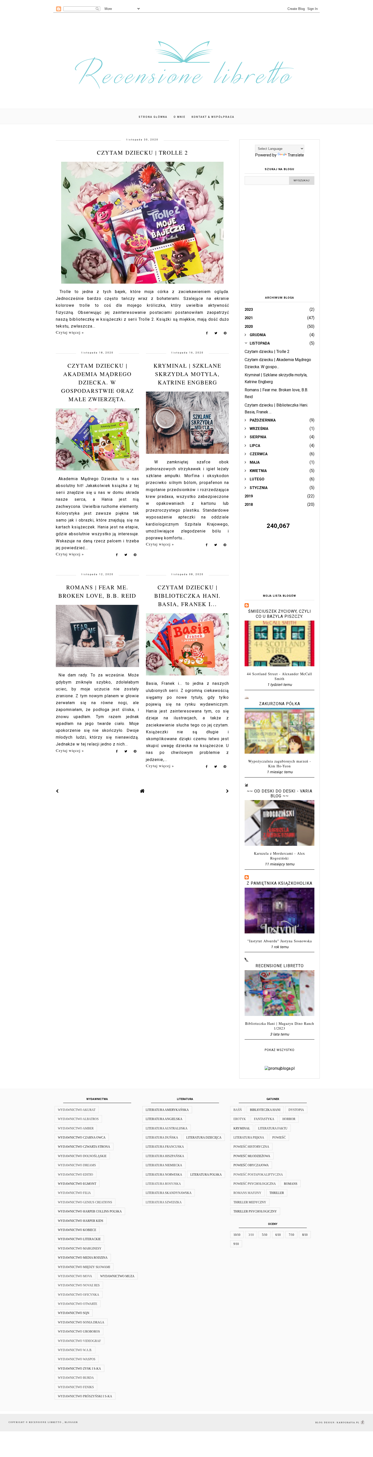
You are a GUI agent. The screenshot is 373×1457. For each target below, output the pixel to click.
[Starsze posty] (227, 791)
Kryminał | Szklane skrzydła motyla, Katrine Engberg (187, 374)
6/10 (278, 1235)
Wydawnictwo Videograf (79, 1341)
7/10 (291, 1235)
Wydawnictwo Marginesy (79, 1248)
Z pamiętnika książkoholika (279, 883)
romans (290, 1184)
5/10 (264, 1235)
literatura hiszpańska (165, 1156)
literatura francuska (165, 1146)
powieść (279, 1137)
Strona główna (153, 117)
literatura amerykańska (167, 1110)
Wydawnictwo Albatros (78, 1119)
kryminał (241, 1128)
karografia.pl (349, 1422)
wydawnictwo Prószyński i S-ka (85, 1396)
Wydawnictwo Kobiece (77, 1230)
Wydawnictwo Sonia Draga (81, 1322)
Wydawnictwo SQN (73, 1313)
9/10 (236, 1244)
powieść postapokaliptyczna (258, 1174)
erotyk (239, 1119)
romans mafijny (247, 1193)
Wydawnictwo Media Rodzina (83, 1257)
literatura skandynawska (169, 1193)
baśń (237, 1110)
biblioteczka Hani (265, 1110)
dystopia (296, 1110)
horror (288, 1119)
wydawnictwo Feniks (76, 1387)
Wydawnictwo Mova (75, 1276)
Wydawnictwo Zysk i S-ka (79, 1368)
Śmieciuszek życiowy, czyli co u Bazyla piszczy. (279, 614)
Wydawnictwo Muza (117, 1276)
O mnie (179, 117)
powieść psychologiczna (254, 1184)
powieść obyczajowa (251, 1165)
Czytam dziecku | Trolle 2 (142, 152)
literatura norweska (164, 1174)
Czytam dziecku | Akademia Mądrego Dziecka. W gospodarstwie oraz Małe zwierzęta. (97, 382)
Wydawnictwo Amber (76, 1128)
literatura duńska (162, 1137)
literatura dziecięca (204, 1137)
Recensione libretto (280, 965)
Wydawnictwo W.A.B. (75, 1350)
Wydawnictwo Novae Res (79, 1285)
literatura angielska (164, 1119)
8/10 (305, 1235)
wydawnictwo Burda (76, 1378)
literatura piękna (248, 1137)
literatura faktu (272, 1128)
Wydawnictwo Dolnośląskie (82, 1156)
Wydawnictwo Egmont (77, 1184)
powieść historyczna (251, 1146)
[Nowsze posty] (57, 791)
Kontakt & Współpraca (213, 117)
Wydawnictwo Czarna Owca (82, 1137)
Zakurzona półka (279, 703)
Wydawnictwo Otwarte (77, 1304)
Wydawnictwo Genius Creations (85, 1202)
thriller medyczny (249, 1202)
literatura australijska (167, 1128)
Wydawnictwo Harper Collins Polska (90, 1211)
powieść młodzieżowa (251, 1156)
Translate (296, 155)
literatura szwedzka (164, 1202)
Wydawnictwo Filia (74, 1193)
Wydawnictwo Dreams (77, 1165)
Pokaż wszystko (280, 1050)
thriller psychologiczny (255, 1211)
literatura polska (206, 1174)
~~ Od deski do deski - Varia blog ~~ (279, 793)
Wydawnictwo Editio (75, 1174)
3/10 (251, 1235)
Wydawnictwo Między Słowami (84, 1267)
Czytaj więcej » (70, 332)
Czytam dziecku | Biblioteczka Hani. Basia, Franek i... (187, 596)
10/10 (236, 1235)
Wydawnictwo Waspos (76, 1359)
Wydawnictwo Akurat (76, 1110)
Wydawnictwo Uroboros (79, 1331)
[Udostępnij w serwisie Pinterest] (225, 334)
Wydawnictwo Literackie (79, 1239)
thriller (276, 1193)
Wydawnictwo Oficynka (78, 1295)
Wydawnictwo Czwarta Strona (84, 1146)
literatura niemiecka (164, 1165)
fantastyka (264, 1119)
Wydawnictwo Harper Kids (80, 1221)
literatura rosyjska (163, 1184)
